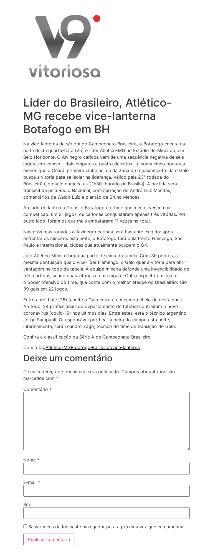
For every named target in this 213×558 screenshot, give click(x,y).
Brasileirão (101, 347)
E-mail (31, 482)
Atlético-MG (58, 347)
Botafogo (80, 347)
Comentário (37, 389)
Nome (31, 460)
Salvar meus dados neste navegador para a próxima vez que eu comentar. (106, 526)
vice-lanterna (126, 347)
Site (27, 504)
